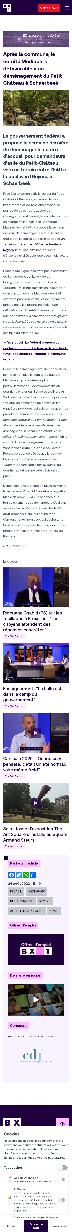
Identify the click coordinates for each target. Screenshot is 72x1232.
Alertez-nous (49, 8)
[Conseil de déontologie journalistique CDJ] (36, 1056)
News (54, 911)
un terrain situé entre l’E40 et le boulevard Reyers (34, 244)
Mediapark (36, 891)
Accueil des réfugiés (27, 911)
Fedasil (16, 891)
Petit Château (21, 901)
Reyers (45, 901)
